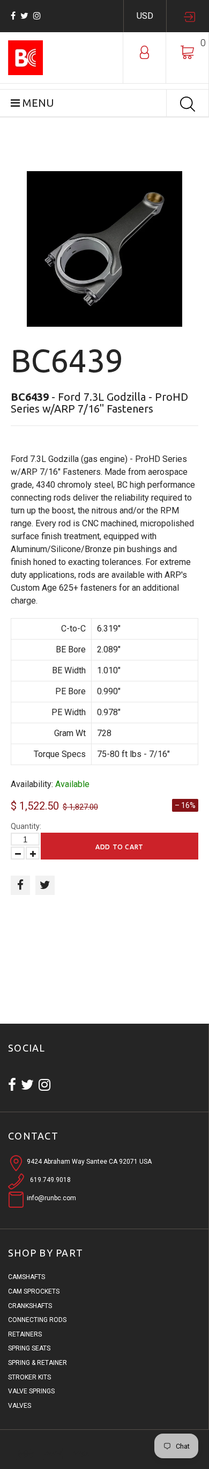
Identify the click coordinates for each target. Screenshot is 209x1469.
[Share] (20, 885)
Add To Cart (119, 846)
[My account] (144, 51)
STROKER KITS (29, 1377)
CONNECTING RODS (37, 1320)
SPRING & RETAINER (37, 1363)
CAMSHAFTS (26, 1277)
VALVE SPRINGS (31, 1391)
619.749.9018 (50, 1180)
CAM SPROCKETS (33, 1291)
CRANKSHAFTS (30, 1306)
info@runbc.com (51, 1198)
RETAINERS (25, 1334)
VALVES (19, 1405)
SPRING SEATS (29, 1348)
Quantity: (26, 826)
